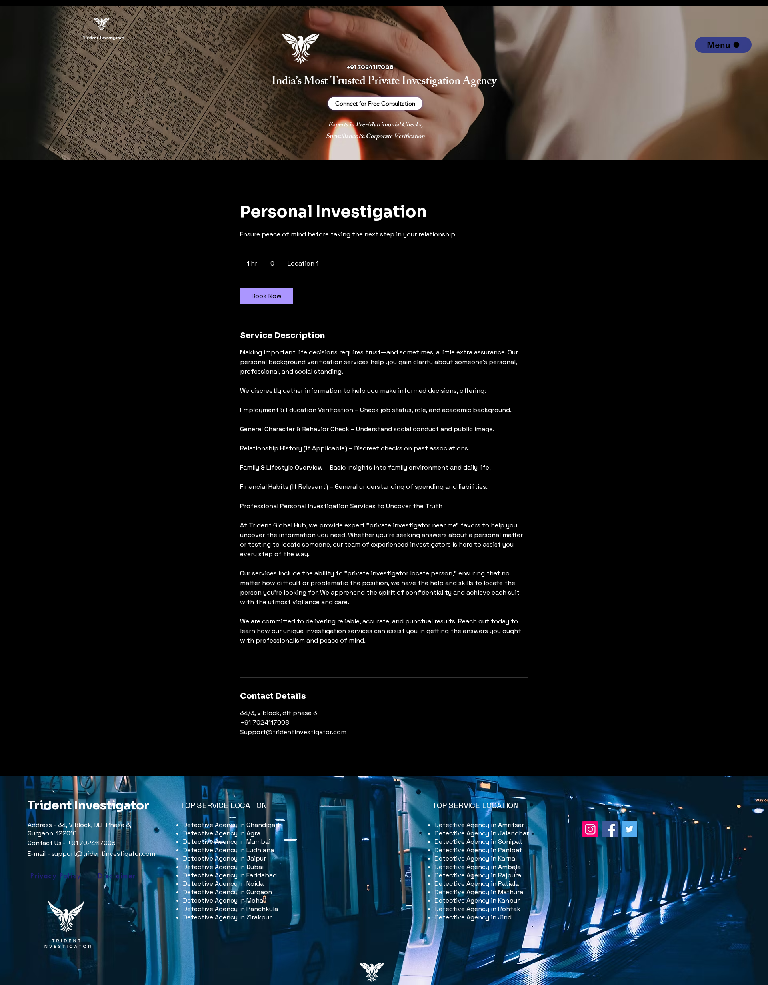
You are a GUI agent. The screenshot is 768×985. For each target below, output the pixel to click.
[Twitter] (629, 829)
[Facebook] (610, 829)
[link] (266, 296)
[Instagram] (590, 829)
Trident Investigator (88, 805)
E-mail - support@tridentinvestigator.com (91, 853)
